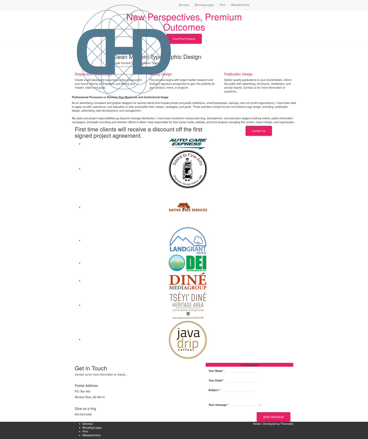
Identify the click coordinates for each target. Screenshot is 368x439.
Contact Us (258, 131)
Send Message (273, 417)
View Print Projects (184, 39)
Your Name (216, 371)
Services (184, 5)
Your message (219, 405)
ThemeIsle (286, 424)
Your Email (216, 380)
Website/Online (240, 5)
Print (222, 5)
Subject (214, 390)
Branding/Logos (204, 5)
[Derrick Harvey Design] (124, 5)
